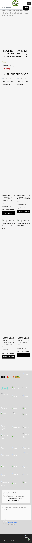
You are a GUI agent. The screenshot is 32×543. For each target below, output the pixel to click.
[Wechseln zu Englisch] (29, 540)
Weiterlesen (8, 213)
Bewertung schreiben (13, 500)
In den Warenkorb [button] (23, 211)
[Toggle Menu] (28, 3)
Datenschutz (8, 541)
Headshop (9, 10)
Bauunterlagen (18, 10)
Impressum (17, 541)
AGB (23, 541)
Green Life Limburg (13, 492)
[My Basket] (2, 4)
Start (3, 10)
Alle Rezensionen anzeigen (15, 498)
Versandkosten (19, 66)
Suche (26, 8)
